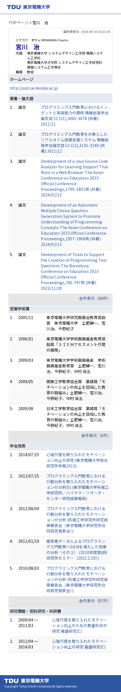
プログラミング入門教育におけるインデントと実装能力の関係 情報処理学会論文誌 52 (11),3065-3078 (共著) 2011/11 (75, 115)
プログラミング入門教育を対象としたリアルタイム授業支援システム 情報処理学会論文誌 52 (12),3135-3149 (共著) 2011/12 (75, 142)
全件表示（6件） (96, 435)
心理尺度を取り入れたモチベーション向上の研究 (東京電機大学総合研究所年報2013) (77, 460)
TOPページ (18, 22)
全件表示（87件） (95, 600)
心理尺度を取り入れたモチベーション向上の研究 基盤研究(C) (79, 644)
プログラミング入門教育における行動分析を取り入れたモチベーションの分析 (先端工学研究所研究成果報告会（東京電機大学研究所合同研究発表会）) (77, 520)
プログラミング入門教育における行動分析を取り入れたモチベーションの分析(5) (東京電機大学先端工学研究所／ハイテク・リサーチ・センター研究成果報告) (77, 487)
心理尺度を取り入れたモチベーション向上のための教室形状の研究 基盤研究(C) (79, 625)
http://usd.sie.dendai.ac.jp (34, 88)
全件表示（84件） (95, 298)
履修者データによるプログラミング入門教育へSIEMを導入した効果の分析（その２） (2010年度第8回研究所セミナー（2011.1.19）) (76, 549)
